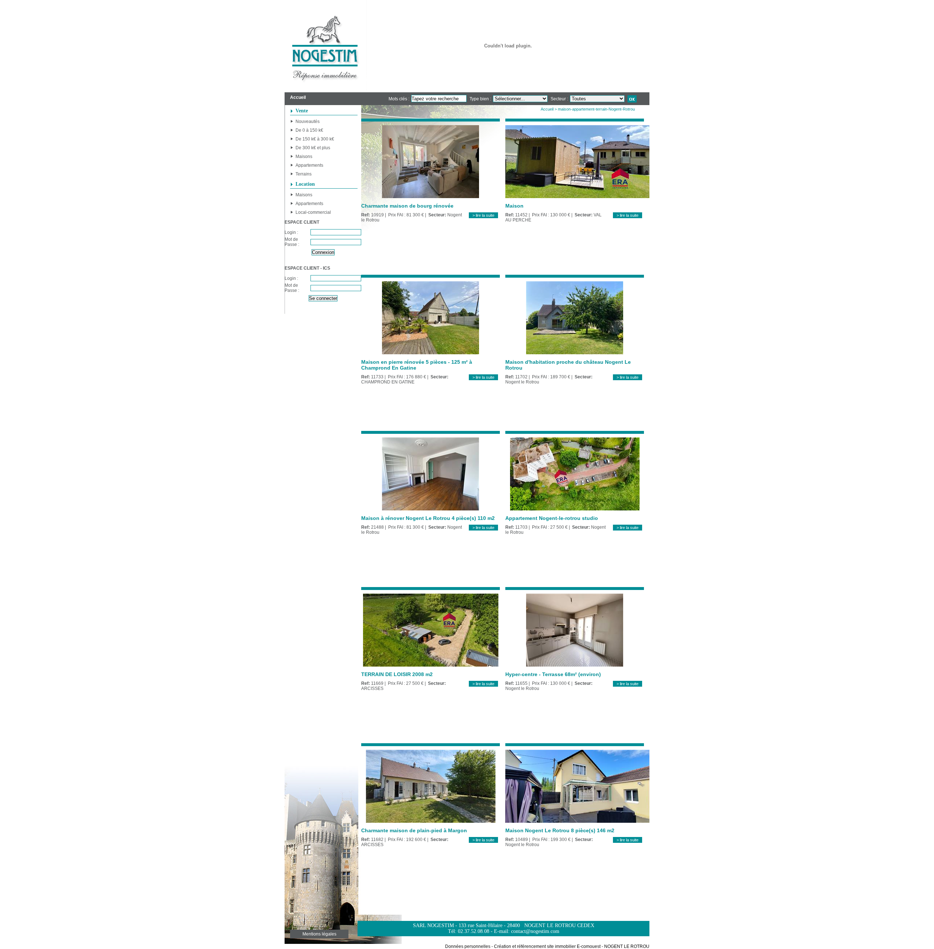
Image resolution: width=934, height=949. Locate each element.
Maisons (304, 156)
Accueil (547, 109)
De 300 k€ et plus (313, 147)
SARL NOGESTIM (433, 925)
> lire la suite (483, 215)
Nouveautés (308, 121)
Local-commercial (313, 212)
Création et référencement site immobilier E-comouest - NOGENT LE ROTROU (571, 946)
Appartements (309, 165)
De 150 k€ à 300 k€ (315, 139)
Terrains (304, 174)
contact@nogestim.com (535, 931)
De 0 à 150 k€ (309, 130)
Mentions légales (319, 934)
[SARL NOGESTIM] (326, 46)
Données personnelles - (469, 946)
